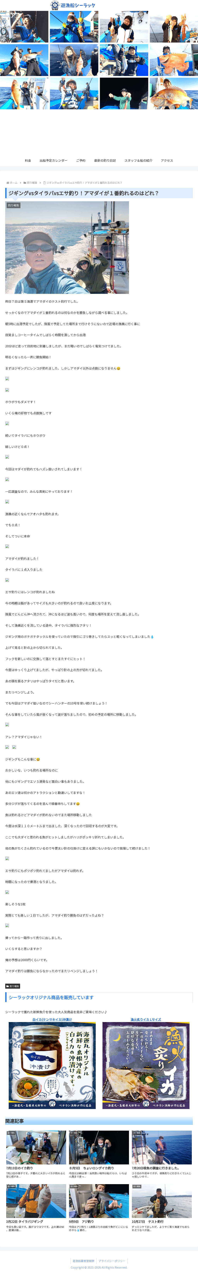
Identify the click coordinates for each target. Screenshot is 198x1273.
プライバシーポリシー (111, 1261)
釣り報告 (14, 986)
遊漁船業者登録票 (83, 1261)
